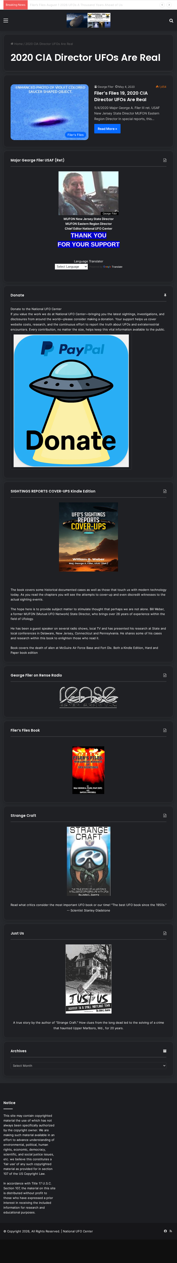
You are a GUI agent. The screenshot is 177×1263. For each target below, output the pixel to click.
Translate (117, 266)
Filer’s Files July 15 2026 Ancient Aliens (58, 5)
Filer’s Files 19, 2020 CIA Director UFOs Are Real (121, 96)
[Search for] (171, 22)
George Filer (105, 86)
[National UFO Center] (88, 20)
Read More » (107, 129)
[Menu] (5, 22)
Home (18, 44)
